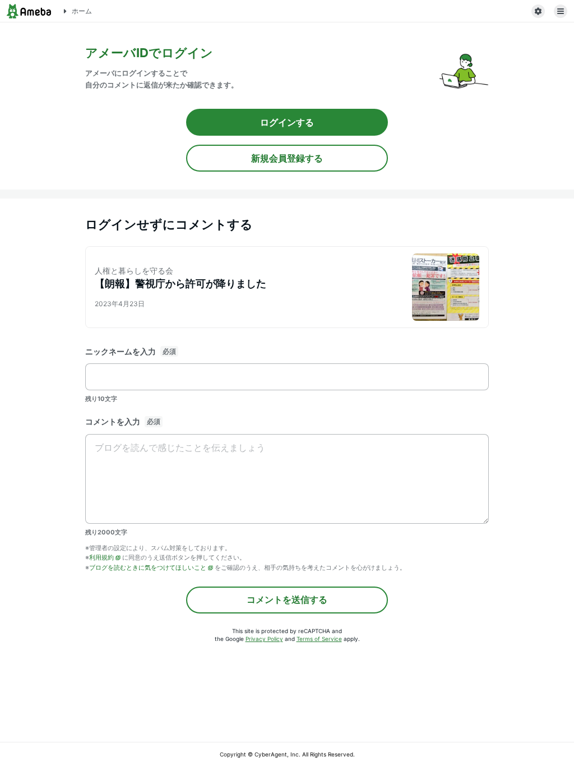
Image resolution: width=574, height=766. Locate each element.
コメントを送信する (287, 599)
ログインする (287, 122)
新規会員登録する (287, 158)
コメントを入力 (112, 421)
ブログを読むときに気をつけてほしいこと (147, 567)
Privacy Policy (264, 638)
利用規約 (101, 557)
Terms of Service (319, 638)
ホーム (82, 11)
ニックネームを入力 (120, 351)
